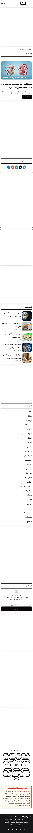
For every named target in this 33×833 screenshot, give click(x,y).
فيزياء (29, 504)
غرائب (29, 495)
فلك (29, 500)
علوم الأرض (27, 491)
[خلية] (22, 3)
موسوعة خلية (5, 817)
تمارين (29, 447)
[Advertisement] (16, 25)
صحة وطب (27, 469)
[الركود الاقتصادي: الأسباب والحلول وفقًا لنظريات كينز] (27, 326)
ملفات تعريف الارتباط (16, 825)
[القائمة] (2, 4)
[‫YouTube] (12, 167)
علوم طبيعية (17, 772)
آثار (30, 412)
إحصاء (28, 420)
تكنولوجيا (28, 442)
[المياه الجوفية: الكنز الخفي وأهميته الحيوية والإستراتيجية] (27, 337)
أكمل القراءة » (27, 97)
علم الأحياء (27, 478)
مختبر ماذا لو (27, 513)
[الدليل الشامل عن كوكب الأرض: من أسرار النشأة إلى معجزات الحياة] (27, 316)
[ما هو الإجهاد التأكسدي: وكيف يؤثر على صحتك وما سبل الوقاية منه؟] (27, 347)
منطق (29, 521)
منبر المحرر (27, 517)
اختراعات (28, 425)
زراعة (29, 464)
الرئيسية (28, 50)
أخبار (29, 416)
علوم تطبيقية (8, 768)
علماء (29, 482)
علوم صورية (26, 772)
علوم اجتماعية (26, 486)
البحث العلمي (26, 434)
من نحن (24, 819)
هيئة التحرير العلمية (20, 792)
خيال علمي (27, 456)
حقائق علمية (27, 451)
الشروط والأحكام (10, 822)
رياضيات (28, 460)
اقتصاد (28, 429)
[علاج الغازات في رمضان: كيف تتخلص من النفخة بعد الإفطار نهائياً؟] (27, 358)
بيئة (29, 438)
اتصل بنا (5, 819)
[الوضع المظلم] (5, 4)
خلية (29, 819)
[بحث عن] (31, 4)
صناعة (28, 473)
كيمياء (29, 508)
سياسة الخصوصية (22, 822)
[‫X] (20, 167)
